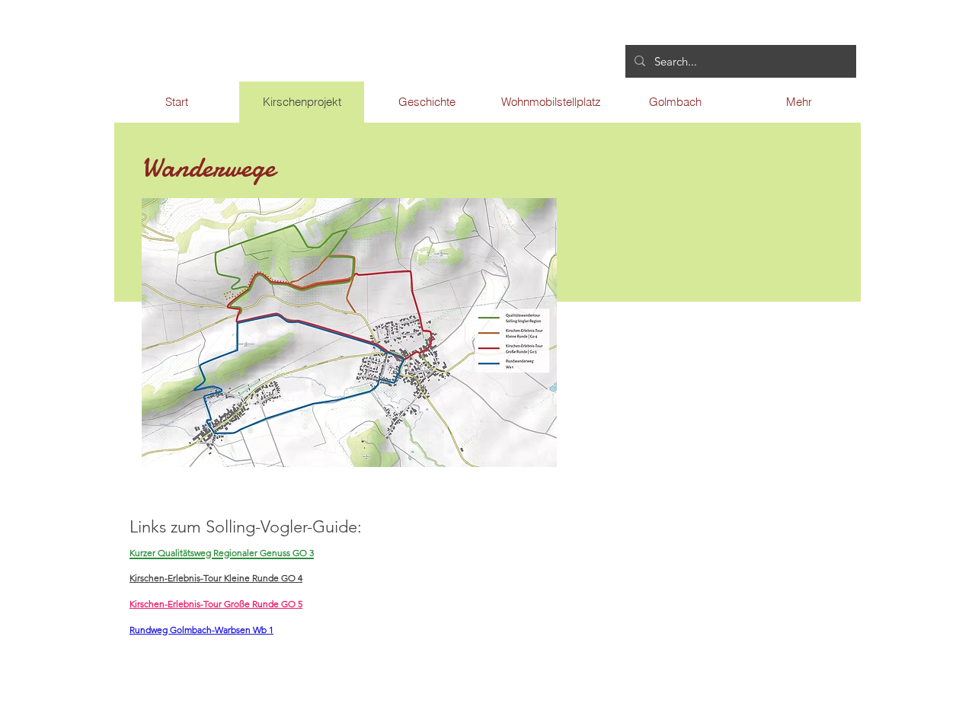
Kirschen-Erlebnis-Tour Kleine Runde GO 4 (215, 578)
